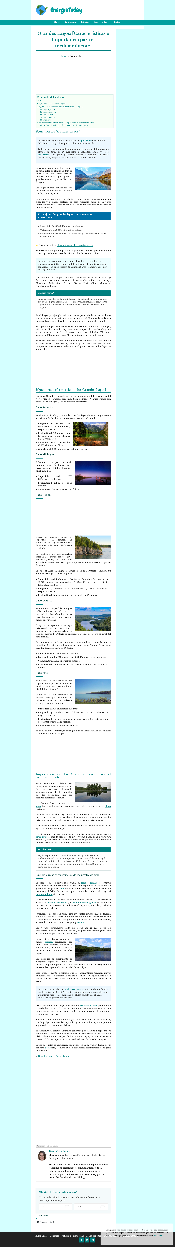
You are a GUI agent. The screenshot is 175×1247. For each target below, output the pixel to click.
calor (61, 888)
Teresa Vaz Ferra (59, 1151)
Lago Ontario (49, 117)
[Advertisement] (73, 76)
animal (80, 922)
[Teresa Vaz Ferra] (42, 1160)
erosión (49, 942)
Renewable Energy (102, 22)
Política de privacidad (73, 1236)
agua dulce (86, 140)
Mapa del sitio (93, 1236)
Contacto (54, 1236)
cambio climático (90, 883)
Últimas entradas (52, 1146)
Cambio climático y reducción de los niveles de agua (65, 125)
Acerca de (40, 1146)
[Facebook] (81, 1239)
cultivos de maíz (74, 989)
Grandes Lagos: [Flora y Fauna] (54, 1056)
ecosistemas (44, 155)
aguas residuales (88, 1005)
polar (48, 1048)
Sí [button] (55, 1207)
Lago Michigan (49, 112)
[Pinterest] (92, 1239)
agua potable (43, 837)
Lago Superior (48, 109)
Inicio (64, 56)
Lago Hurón (48, 115)
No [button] (90, 1207)
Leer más (158, 1236)
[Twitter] (87, 1239)
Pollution (85, 22)
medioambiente (44, 894)
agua (38, 806)
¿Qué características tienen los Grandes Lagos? (61, 107)
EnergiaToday (66, 10)
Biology (117, 22)
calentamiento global (84, 902)
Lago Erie (47, 120)
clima (108, 806)
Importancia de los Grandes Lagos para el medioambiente (66, 123)
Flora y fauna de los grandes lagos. (75, 245)
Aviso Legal (41, 1236)
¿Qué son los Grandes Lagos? (52, 104)
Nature (57, 22)
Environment (70, 22)
